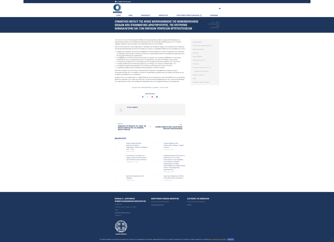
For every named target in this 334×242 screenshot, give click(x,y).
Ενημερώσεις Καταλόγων (201, 71)
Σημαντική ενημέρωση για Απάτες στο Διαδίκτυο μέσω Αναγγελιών (174, 177)
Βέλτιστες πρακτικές (198, 49)
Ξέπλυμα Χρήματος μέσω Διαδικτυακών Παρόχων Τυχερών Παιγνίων (174, 145)
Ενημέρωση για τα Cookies (219, 239)
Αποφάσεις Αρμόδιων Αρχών (201, 82)
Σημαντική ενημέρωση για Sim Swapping (135, 177)
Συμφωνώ (231, 239)
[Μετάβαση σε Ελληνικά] (220, 8)
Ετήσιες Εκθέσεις (197, 56)
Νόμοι (194, 78)
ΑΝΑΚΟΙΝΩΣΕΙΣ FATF (199, 60)
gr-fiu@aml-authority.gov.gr (122, 212)
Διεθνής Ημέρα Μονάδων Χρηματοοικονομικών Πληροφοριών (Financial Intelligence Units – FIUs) (137, 146)
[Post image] (119, 146)
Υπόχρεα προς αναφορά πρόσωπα (202, 45)
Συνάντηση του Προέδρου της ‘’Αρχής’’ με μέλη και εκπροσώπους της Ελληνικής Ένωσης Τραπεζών (136, 157)
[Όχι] (332, 239)
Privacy (189, 205)
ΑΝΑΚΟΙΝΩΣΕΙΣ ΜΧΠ (146, 87)
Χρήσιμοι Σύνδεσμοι (198, 75)
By (156, 87)
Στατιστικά (195, 53)
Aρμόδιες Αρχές (197, 42)
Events (139, 87)
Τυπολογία (196, 64)
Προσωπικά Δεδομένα (157, 205)
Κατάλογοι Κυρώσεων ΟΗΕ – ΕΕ (202, 67)
